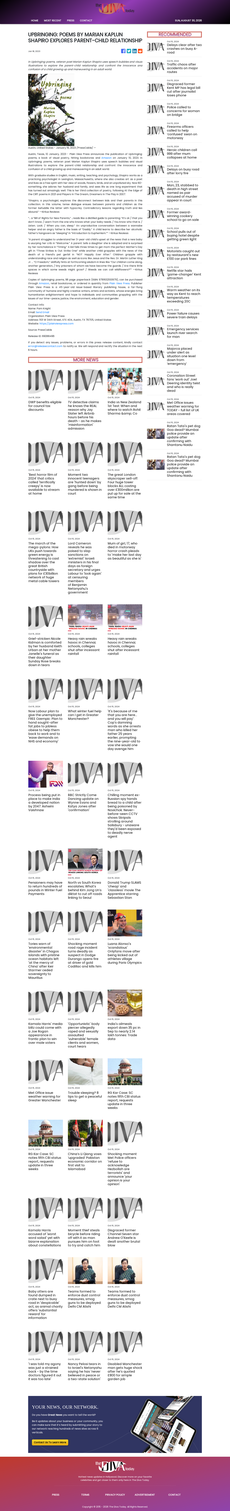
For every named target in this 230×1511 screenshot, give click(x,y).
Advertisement (145, 1495)
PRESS (70, 20)
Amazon (106, 158)
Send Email (42, 312)
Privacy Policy (115, 1495)
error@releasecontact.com (45, 346)
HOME (34, 20)
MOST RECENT (52, 20)
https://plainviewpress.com (56, 323)
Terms (85, 1495)
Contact (174, 1495)
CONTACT (86, 20)
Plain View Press (119, 283)
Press (55, 1495)
